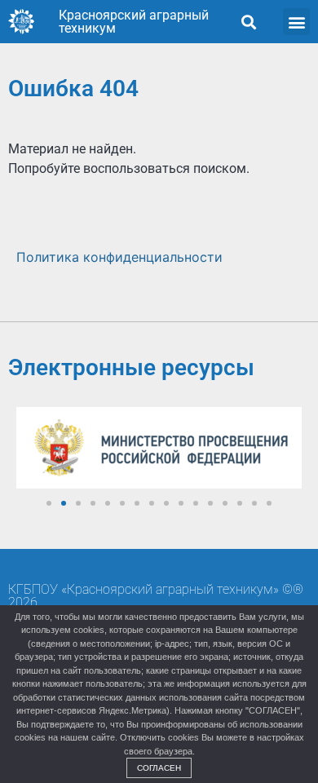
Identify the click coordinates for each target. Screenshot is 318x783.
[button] (248, 21)
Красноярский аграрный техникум (134, 21)
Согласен (159, 767)
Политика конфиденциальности (119, 257)
